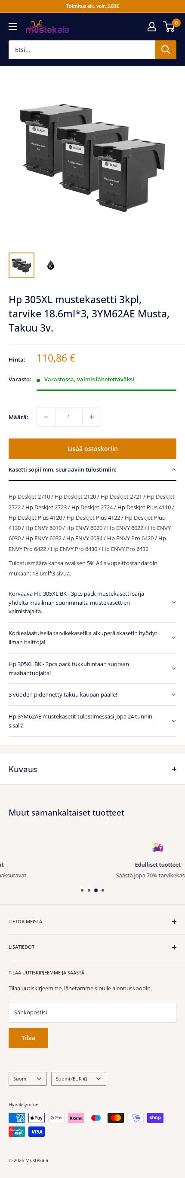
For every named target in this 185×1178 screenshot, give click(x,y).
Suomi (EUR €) (71, 1078)
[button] (92, 470)
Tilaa (28, 1038)
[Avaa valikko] (13, 26)
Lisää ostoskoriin (93, 448)
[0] (169, 26)
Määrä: (18, 417)
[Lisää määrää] (92, 417)
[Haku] (165, 49)
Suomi (20, 1078)
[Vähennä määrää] (46, 417)
